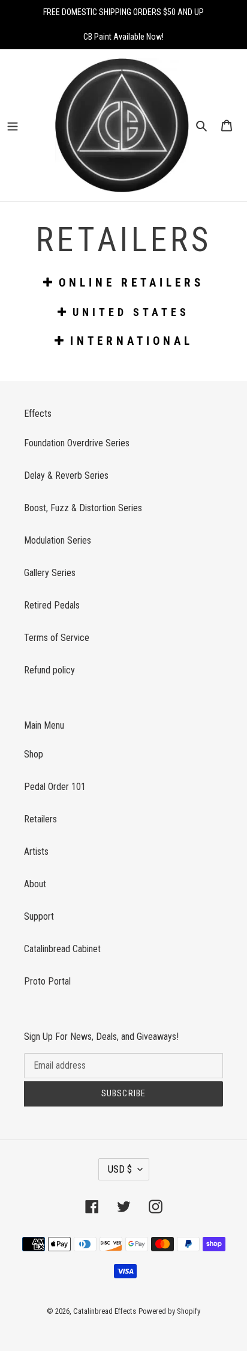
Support (39, 916)
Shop (33, 754)
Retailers (40, 819)
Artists (36, 851)
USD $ (120, 1169)
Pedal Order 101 (55, 786)
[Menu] (21, 125)
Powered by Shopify (169, 1311)
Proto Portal (47, 981)
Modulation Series (57, 540)
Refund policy (49, 670)
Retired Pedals (52, 605)
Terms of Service (56, 637)
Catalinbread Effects (104, 1311)
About (35, 884)
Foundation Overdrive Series (76, 443)
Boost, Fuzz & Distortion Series (83, 508)
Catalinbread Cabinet (62, 949)
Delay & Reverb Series (66, 475)
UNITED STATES (131, 312)
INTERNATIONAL (131, 341)
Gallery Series (50, 572)
